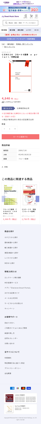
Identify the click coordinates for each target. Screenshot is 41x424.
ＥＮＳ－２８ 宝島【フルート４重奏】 (29, 210)
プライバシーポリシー (13, 368)
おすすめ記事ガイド (12, 293)
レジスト (28, 30)
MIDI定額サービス (11, 282)
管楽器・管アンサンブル (24, 44)
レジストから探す (11, 258)
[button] (36, 16)
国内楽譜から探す (11, 242)
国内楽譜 (4, 30)
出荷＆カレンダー (11, 338)
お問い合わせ (10, 343)
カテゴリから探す (11, 237)
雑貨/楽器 (20, 30)
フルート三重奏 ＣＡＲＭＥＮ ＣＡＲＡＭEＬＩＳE (10, 211)
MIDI (37, 30)
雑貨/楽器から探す (11, 253)
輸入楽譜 (12, 30)
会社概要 (8, 373)
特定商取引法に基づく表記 (14, 363)
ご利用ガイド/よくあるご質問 (16, 328)
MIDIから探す (10, 263)
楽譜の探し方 (10, 333)
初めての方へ (10, 323)
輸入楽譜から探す (11, 247)
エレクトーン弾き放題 (13, 277)
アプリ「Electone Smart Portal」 (18, 288)
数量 (3, 124)
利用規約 (8, 358)
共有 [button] (6, 167)
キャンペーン (9, 308)
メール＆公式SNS (11, 298)
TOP (3, 44)
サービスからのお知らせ (14, 303)
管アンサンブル (9, 47)
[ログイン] (25, 16)
